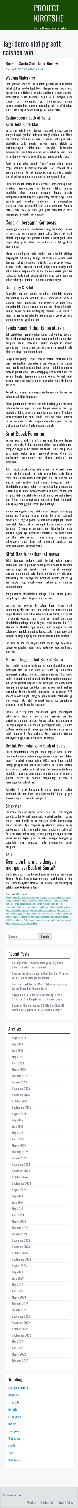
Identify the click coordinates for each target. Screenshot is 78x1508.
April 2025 (18, 1139)
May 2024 (17, 1209)
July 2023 (17, 1272)
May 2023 (17, 1285)
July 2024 (17, 1196)
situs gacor (14, 1417)
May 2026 (17, 1057)
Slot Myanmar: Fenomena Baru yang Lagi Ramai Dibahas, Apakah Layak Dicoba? (38, 965)
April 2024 (18, 1215)
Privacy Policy (65, 1502)
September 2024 (21, 1183)
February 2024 (20, 1228)
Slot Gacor (14, 1438)
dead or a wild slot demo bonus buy (37, 900)
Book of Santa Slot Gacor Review (32, 63)
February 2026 (20, 1076)
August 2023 (19, 1266)
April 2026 (18, 1063)
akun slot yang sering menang (26, 897)
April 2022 (18, 1348)
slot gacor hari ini (18, 1388)
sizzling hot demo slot (29, 916)
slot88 (12, 1445)
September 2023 (21, 1259)
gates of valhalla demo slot (17, 910)
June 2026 (18, 1050)
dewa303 (13, 1395)
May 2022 (17, 1341)
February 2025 (20, 1152)
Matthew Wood (36, 69)
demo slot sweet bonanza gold (31, 906)
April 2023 (18, 1291)
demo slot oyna (12, 903)
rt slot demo (58, 913)
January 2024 (19, 1234)
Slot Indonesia (20, 893)
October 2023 (20, 1253)
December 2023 (21, 1240)
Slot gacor (14, 1460)
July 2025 (17, 1120)
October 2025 (20, 1101)
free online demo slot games (57, 906)
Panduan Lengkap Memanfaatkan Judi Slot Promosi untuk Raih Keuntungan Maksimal (40, 975)
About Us (32, 1502)
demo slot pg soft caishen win (33, 903)
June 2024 (18, 1202)
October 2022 (20, 1329)
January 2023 (19, 1310)
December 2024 (21, 1164)
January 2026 (19, 1082)
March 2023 (19, 1297)
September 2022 (21, 1335)
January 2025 (19, 1158)
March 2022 (19, 1354)
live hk (12, 1424)
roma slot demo (45, 913)
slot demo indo (46, 916)
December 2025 (21, 1088)
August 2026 (19, 1038)
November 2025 (21, 1095)
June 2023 (18, 1278)
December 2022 (21, 1316)
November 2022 (21, 1322)
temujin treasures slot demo (47, 919)
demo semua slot (61, 900)
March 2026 (19, 1069)
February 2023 (20, 1304)
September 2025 (21, 1107)
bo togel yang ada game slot (52, 897)
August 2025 (19, 1114)
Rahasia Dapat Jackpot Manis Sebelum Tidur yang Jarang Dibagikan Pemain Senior (39, 986)
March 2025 (19, 1145)
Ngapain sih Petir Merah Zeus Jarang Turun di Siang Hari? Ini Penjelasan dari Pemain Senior (37, 997)
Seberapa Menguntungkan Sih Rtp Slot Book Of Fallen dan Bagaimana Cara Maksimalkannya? (38, 1007)
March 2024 (19, 1221)
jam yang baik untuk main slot (43, 910)
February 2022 (20, 1360)
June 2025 (18, 1126)
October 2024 (20, 1177)
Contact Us (47, 1502)
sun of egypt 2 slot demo (23, 919)
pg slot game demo (28, 913)
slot (10, 1453)
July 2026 (17, 1044)
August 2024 (19, 1190)
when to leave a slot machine (24, 923)
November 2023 (21, 1247)
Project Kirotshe (48, 13)
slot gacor (14, 1431)
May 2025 (17, 1133)
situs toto (13, 1402)
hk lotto (12, 1409)
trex (19, 1495)
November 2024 (21, 1171)
